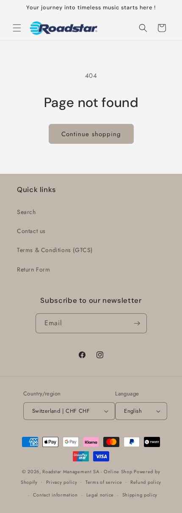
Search (26, 212)
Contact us (31, 231)
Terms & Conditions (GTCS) (55, 250)
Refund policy (145, 482)
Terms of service (103, 482)
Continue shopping (91, 134)
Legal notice (100, 494)
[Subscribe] (137, 323)
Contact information (55, 494)
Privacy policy (61, 482)
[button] (17, 28)
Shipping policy (140, 494)
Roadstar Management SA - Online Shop (87, 471)
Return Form (33, 269)
